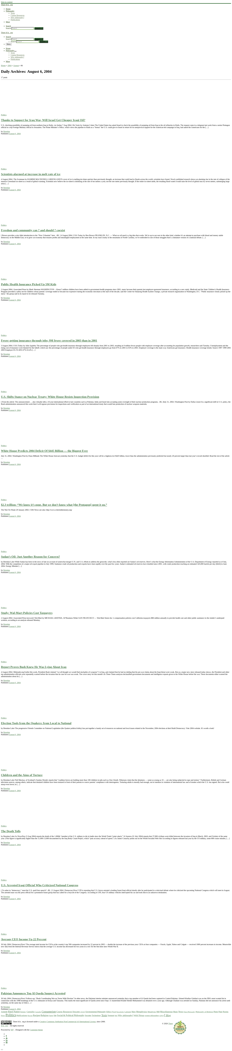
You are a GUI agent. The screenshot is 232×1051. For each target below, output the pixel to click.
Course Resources (64, 1011)
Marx (134, 1012)
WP (12, 1030)
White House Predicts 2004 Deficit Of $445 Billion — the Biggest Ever (44, 450)
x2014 (161, 1015)
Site (55, 1015)
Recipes (36, 1015)
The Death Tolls (11, 831)
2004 (9, 66)
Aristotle (4, 1012)
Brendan (6, 131)
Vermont (111, 1015)
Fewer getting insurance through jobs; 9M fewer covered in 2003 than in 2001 (49, 340)
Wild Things (139, 1015)
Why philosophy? (125, 1015)
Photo (216, 1012)
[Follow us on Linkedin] (6, 1040)
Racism (30, 1015)
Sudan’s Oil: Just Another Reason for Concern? (30, 556)
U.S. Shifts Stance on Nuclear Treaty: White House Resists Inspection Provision (50, 396)
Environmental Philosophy (96, 1012)
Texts (104, 1015)
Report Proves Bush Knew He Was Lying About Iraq (33, 666)
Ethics (109, 1012)
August (16, 66)
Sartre (51, 1015)
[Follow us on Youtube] (6, 1038)
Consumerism (49, 1011)
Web (116, 1015)
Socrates (88, 1015)
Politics (11, 1015)
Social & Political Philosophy (70, 1015)
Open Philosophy (189, 1012)
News (180, 1011)
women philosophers (152, 1015)
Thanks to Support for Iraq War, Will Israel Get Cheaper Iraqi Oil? (43, 120)
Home (3, 66)
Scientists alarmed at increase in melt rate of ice (30, 174)
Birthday (23, 1012)
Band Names (14, 1011)
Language (127, 1012)
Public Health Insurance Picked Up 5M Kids (28, 284)
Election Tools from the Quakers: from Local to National (36, 723)
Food (114, 1012)
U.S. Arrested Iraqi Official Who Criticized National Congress (39, 885)
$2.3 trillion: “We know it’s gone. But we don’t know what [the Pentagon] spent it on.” (54, 504)
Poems (225, 1012)
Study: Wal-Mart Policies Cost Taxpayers (26, 612)
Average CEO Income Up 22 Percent (23, 939)
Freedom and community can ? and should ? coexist (33, 230)
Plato (220, 1012)
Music (175, 1012)
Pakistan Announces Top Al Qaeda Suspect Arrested (33, 993)
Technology (96, 1015)
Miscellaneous (166, 1011)
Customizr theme (36, 1030)
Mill (158, 1012)
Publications (22, 1015)
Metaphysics (141, 1011)
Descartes (76, 1012)
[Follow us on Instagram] (6, 1043)
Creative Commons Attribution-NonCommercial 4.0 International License (68, 1022)
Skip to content (6, 2)
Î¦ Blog (167, 1015)
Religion (45, 1015)
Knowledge (120, 1012)
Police (3, 1015)
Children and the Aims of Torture (22, 775)
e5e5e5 (82, 1012)
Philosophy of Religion (204, 1012)
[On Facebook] (6, 1036)
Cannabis (31, 1012)
